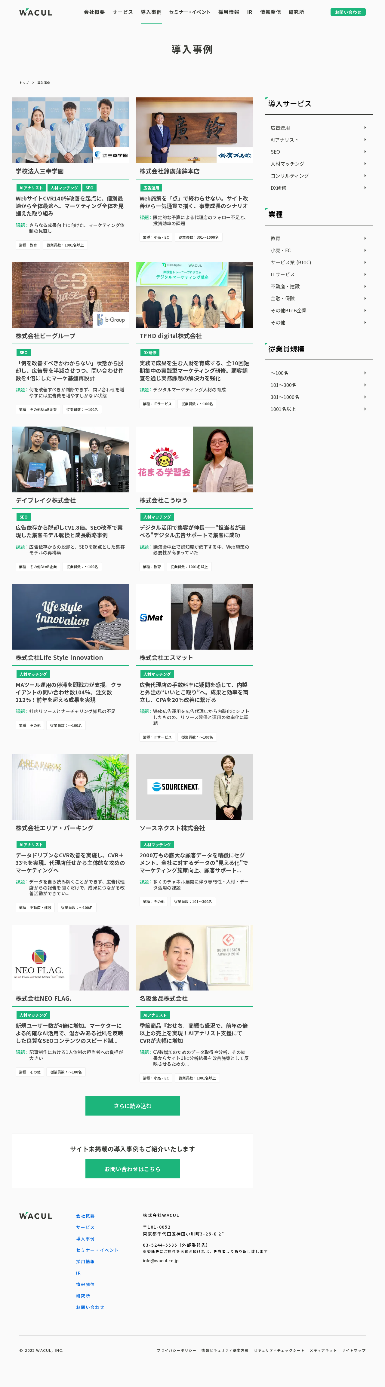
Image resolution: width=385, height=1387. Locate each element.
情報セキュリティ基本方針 (224, 1350)
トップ (24, 83)
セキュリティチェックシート (279, 1350)
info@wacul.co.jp (161, 1260)
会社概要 (85, 1216)
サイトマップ (354, 1350)
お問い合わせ (90, 1307)
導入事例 (44, 83)
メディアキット (323, 1350)
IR (78, 1273)
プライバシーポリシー (176, 1350)
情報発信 (85, 1284)
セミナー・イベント (97, 1250)
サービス (85, 1227)
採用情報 (85, 1261)
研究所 (83, 1296)
